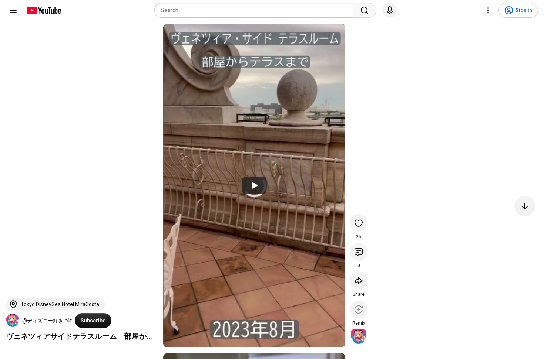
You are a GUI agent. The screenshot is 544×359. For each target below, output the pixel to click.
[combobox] (256, 10)
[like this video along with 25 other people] (358, 223)
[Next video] (524, 206)
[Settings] (488, 10)
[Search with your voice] (389, 10)
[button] (12, 320)
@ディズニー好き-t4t (47, 321)
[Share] (358, 281)
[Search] (364, 10)
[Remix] (358, 309)
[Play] (254, 185)
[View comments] (358, 252)
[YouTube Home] (43, 10)
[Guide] (13, 10)
